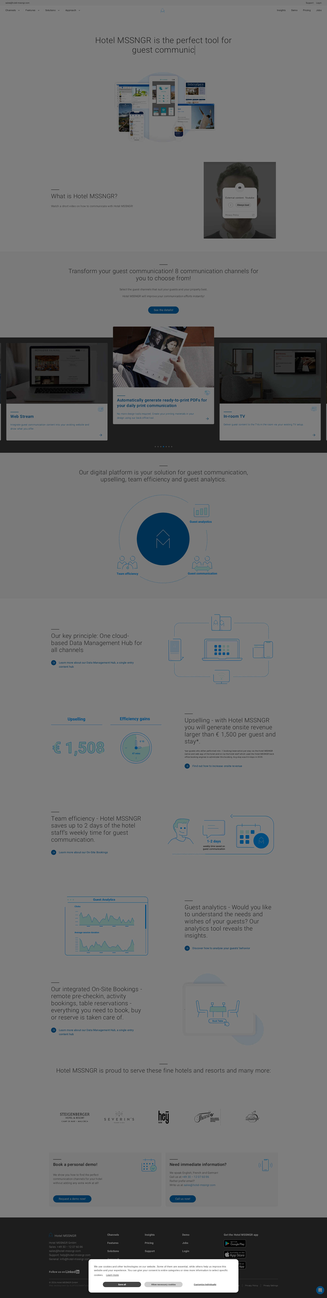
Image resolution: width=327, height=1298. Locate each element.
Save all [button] (122, 1284)
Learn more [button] (112, 1274)
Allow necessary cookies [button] (163, 1284)
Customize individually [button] (205, 1284)
